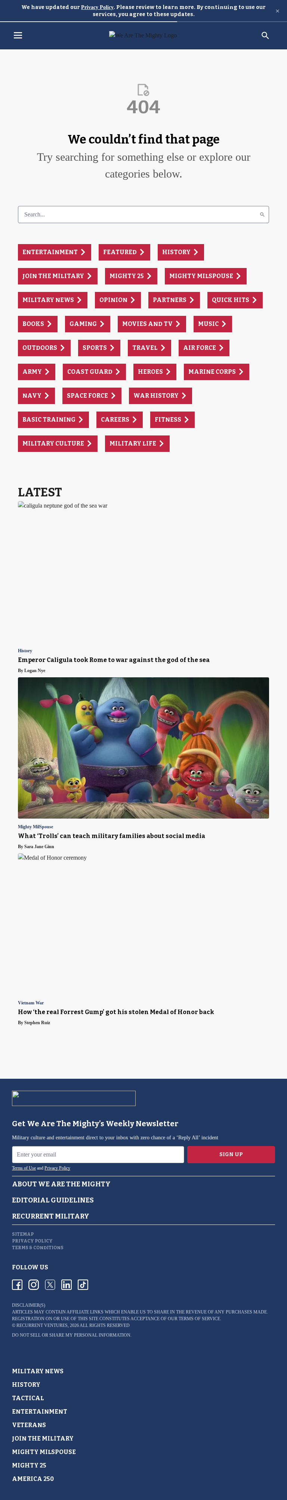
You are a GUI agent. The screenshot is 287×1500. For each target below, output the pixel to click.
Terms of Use (24, 1168)
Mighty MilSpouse (35, 827)
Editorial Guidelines (53, 1200)
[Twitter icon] (50, 1284)
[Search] (262, 214)
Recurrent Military (50, 1216)
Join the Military (43, 1438)
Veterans (29, 1425)
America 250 (33, 1478)
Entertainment (39, 1411)
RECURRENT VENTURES (42, 1325)
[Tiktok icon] (83, 1284)
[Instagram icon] (33, 1284)
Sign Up (231, 1154)
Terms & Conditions (38, 1247)
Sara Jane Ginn (39, 846)
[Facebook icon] (17, 1284)
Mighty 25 (29, 1465)
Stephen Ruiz (37, 1022)
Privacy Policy (97, 7)
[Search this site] (265, 35)
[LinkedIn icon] (66, 1284)
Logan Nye (34, 670)
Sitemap (23, 1234)
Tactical (28, 1398)
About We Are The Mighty (61, 1184)
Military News (38, 1371)
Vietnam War (31, 1003)
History (25, 651)
